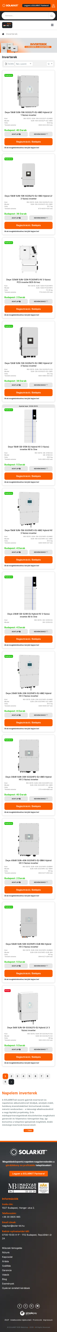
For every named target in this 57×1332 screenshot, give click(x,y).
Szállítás (6, 1265)
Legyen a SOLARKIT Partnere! (36, 5)
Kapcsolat (7, 1257)
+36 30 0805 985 (11, 1216)
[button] (28, 1130)
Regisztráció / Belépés (28, 141)
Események (8, 1283)
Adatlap (15, 134)
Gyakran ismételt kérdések (16, 1288)
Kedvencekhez (40, 134)
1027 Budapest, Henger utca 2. (18, 1207)
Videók (5, 1274)
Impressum (48, 1320)
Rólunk (6, 1252)
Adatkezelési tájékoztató (21, 1320)
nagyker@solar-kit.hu (13, 1225)
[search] (51, 15)
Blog (4, 1279)
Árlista (5, 1261)
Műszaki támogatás (12, 1248)
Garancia (6, 1270)
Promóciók (37, 1320)
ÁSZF (7, 1320)
